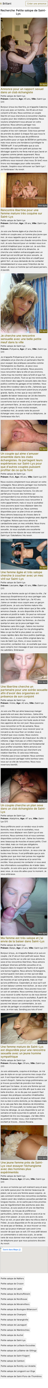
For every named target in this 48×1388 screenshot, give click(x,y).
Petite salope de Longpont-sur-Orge (18, 1371)
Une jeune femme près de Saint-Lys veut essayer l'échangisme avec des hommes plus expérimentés (22, 1167)
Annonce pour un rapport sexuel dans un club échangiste (22, 90)
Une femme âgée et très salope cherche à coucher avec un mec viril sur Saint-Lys (22, 575)
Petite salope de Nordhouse (14, 1299)
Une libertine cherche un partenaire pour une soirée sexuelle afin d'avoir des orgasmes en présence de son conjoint (24, 691)
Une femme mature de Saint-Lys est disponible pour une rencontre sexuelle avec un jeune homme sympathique (23, 1051)
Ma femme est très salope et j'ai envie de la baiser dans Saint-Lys (22, 939)
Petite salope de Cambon (13, 1361)
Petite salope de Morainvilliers (15, 1304)
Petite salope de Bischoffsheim (15, 1294)
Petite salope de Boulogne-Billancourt (19, 1309)
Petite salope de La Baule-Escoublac (18, 1345)
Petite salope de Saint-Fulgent (15, 1355)
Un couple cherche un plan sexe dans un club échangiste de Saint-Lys (23, 809)
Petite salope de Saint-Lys (13, 1340)
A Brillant (5, 3)
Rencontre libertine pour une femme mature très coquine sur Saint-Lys (21, 213)
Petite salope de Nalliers (12, 1278)
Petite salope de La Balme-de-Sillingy (18, 1350)
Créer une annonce (36, 3)
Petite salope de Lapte (11, 1288)
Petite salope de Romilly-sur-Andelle (18, 1366)
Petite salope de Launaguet (14, 1325)
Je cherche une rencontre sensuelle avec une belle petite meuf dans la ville (21, 339)
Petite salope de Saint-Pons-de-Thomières (21, 1376)
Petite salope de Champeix (13, 1314)
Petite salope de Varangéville (14, 1319)
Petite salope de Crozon (12, 1283)
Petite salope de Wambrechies (15, 1330)
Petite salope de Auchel (12, 1335)
